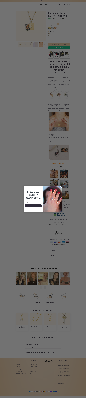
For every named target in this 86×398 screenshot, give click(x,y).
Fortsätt (33, 205)
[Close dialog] (61, 187)
